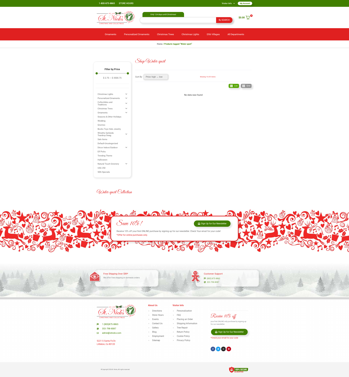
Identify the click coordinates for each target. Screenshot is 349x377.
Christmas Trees (165, 34)
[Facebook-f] (213, 349)
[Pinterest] (228, 349)
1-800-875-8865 (107, 3)
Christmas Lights (190, 34)
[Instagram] (223, 349)
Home (159, 44)
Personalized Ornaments (136, 34)
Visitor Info (227, 3)
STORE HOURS (126, 3)
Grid (248, 86)
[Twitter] (218, 349)
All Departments (236, 34)
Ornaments (110, 34)
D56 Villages (213, 34)
